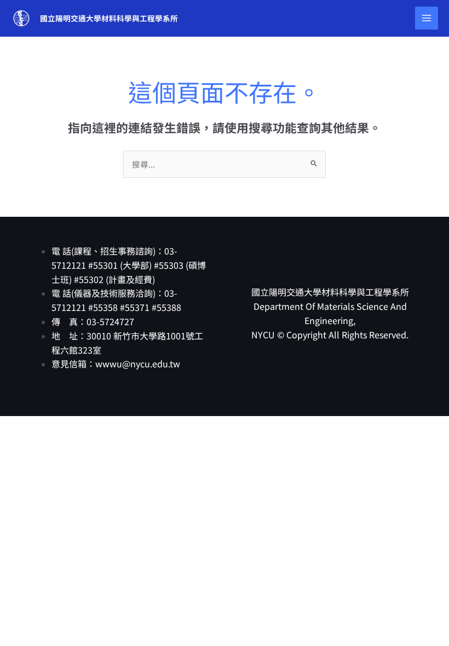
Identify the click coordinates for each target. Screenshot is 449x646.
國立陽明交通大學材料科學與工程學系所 (109, 18)
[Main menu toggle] (426, 18)
